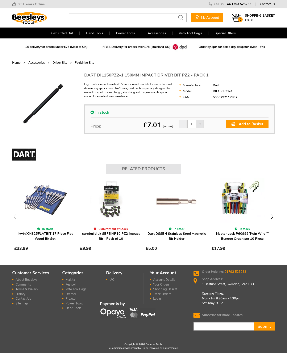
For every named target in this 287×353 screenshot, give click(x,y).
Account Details (164, 280)
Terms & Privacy (27, 289)
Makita (70, 280)
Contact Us (23, 298)
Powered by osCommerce (163, 348)
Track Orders (162, 294)
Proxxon (71, 298)
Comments (23, 284)
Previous (15, 217)
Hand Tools (94, 33)
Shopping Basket (165, 289)
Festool (70, 284)
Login (157, 298)
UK (111, 280)
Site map (22, 303)
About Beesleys (26, 280)
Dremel (71, 294)
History (20, 294)
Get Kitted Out (62, 33)
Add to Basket (250, 123)
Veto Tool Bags (190, 33)
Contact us (267, 4)
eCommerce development (123, 348)
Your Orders (161, 284)
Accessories (157, 33)
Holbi (145, 348)
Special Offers (225, 33)
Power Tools (125, 33)
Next (272, 217)
